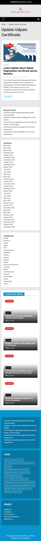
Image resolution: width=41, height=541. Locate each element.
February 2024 (8, 203)
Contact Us (8, 509)
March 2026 (7, 150)
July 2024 (6, 193)
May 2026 (6, 145)
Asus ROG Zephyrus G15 (27, 463)
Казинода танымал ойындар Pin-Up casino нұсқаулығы (19, 399)
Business (6, 65)
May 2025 (6, 174)
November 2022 (9, 222)
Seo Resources (8, 272)
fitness (19, 482)
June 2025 (7, 172)
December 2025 (9, 157)
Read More (8, 96)
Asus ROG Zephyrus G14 (11, 463)
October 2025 (8, 162)
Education (6, 253)
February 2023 (8, 215)
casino (5, 245)
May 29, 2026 (10, 321)
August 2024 (7, 191)
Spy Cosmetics (22, 488)
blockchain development (11, 472)
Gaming (6, 257)
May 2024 (6, 198)
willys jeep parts (17, 492)
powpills (14, 488)
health (25, 482)
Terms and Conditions (11, 517)
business (22, 472)
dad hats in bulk (23, 479)
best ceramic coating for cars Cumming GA (17, 469)
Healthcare (32, 482)
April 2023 (7, 213)
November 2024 (9, 184)
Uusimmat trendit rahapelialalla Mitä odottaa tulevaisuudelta (19, 317)
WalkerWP (26, 538)
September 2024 (9, 189)
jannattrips (13, 485)
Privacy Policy (9, 514)
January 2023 (8, 217)
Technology (7, 281)
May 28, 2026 (10, 348)
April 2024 (7, 201)
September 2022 (9, 227)
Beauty (5, 238)
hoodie (7, 485)
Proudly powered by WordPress (17, 536)
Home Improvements (10, 265)
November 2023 (9, 208)
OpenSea (7, 488)
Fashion (6, 255)
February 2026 (8, 153)
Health (5, 262)
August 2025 (7, 167)
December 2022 (9, 220)
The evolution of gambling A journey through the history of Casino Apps (19, 372)
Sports (5, 279)
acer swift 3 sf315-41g (17, 460)
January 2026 (8, 155)
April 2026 (7, 148)
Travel (5, 284)
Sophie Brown (9, 77)
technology (8, 492)
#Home (7, 460)
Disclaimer (7, 512)
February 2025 (8, 179)
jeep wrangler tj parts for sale (26, 485)
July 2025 (6, 169)
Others (5, 269)
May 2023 (6, 210)
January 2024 (8, 205)
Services (6, 274)
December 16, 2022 (20, 77)
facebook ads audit (10, 482)
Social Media (8, 277)
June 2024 (7, 196)
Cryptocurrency (8, 250)
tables (30, 488)
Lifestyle (6, 267)
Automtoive (8, 466)
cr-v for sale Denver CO (11, 479)
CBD (5, 248)
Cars (28, 472)
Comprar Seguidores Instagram (13, 476)
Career (5, 243)
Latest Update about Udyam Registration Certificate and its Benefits (20, 71)
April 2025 (7, 177)
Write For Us (8, 519)
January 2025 (8, 181)
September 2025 (9, 165)
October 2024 (8, 186)
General (6, 260)
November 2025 (9, 160)
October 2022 (8, 224)
